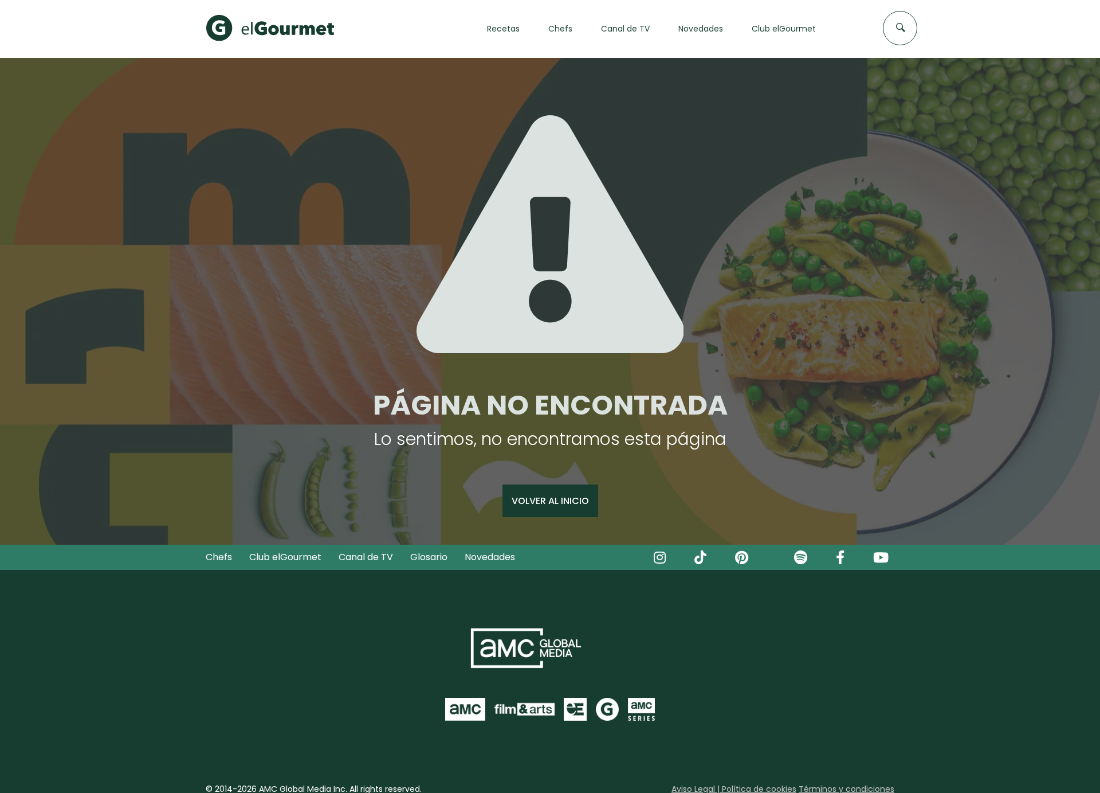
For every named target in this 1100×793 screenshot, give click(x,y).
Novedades (490, 557)
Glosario (428, 557)
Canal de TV (366, 557)
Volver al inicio (550, 500)
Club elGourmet (285, 557)
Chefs (219, 557)
